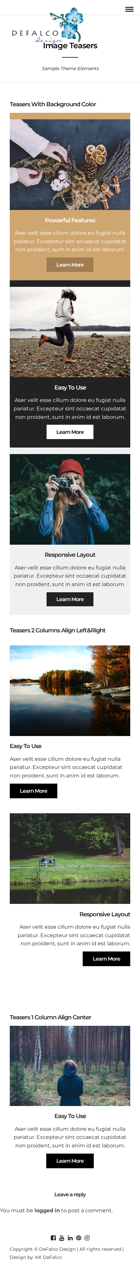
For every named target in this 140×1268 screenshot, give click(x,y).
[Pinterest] (78, 1238)
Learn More (70, 265)
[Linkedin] (70, 1238)
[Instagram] (87, 1238)
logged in (47, 1210)
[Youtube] (61, 1238)
